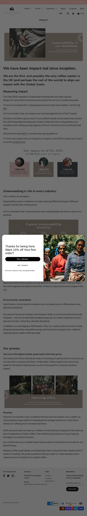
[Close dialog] (82, 237)
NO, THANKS (23, 265)
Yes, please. (23, 259)
